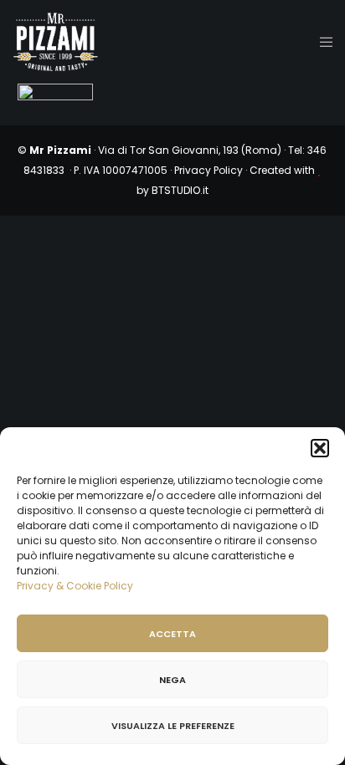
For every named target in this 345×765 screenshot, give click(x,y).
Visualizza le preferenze (172, 725)
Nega (172, 679)
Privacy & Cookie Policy (75, 586)
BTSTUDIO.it (180, 190)
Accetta (172, 633)
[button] (320, 448)
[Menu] (321, 42)
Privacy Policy (208, 170)
